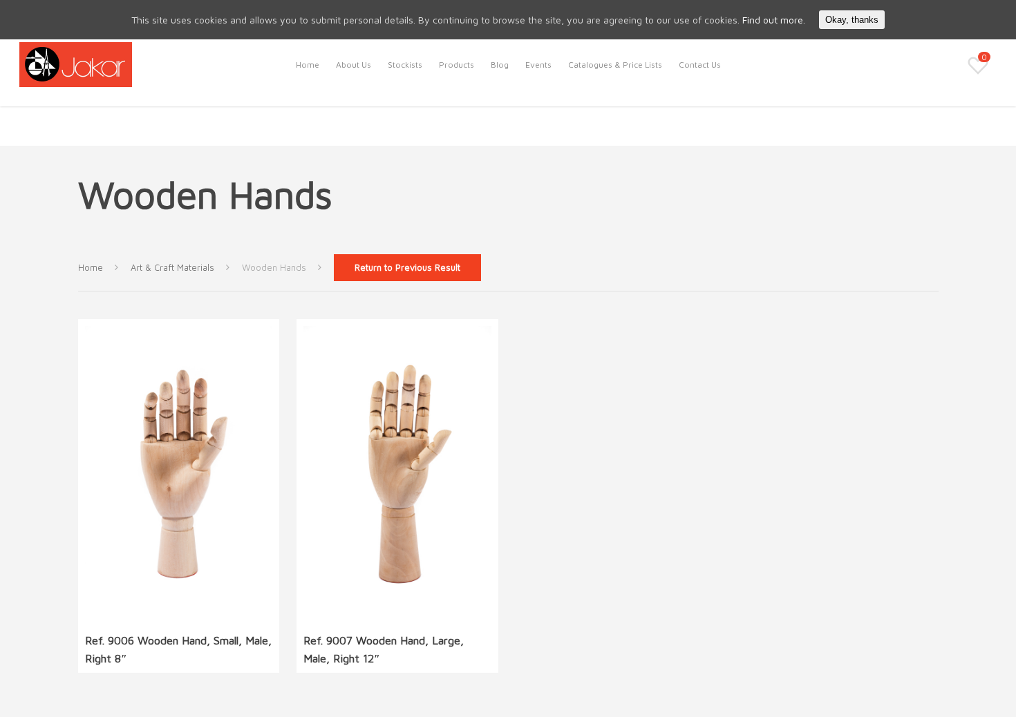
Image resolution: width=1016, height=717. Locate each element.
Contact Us (700, 64)
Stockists (405, 64)
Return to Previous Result (407, 267)
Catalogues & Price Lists (615, 64)
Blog (500, 64)
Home (307, 64)
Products (456, 64)
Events (538, 64)
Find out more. (773, 20)
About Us (353, 64)
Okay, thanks (851, 20)
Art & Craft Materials (172, 267)
